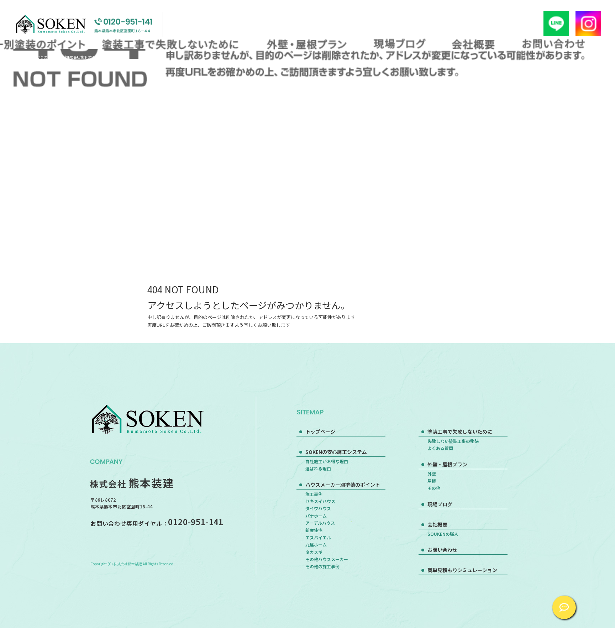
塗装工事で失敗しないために (172, 44)
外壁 (431, 474)
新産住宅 (313, 530)
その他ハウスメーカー (326, 559)
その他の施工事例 (322, 566)
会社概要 (473, 44)
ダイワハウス (318, 508)
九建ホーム (316, 544)
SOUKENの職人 (442, 534)
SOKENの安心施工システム (336, 451)
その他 (433, 488)
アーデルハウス (320, 523)
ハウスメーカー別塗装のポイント (342, 484)
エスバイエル (318, 537)
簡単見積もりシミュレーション (462, 570)
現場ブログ (399, 44)
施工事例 (313, 494)
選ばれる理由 (318, 468)
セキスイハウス (320, 501)
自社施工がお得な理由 (326, 461)
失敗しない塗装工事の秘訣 (453, 441)
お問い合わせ (553, 44)
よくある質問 (440, 448)
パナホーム (316, 516)
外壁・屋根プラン (305, 44)
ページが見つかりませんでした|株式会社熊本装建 (55, 57)
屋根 (431, 481)
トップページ (320, 431)
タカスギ (313, 552)
